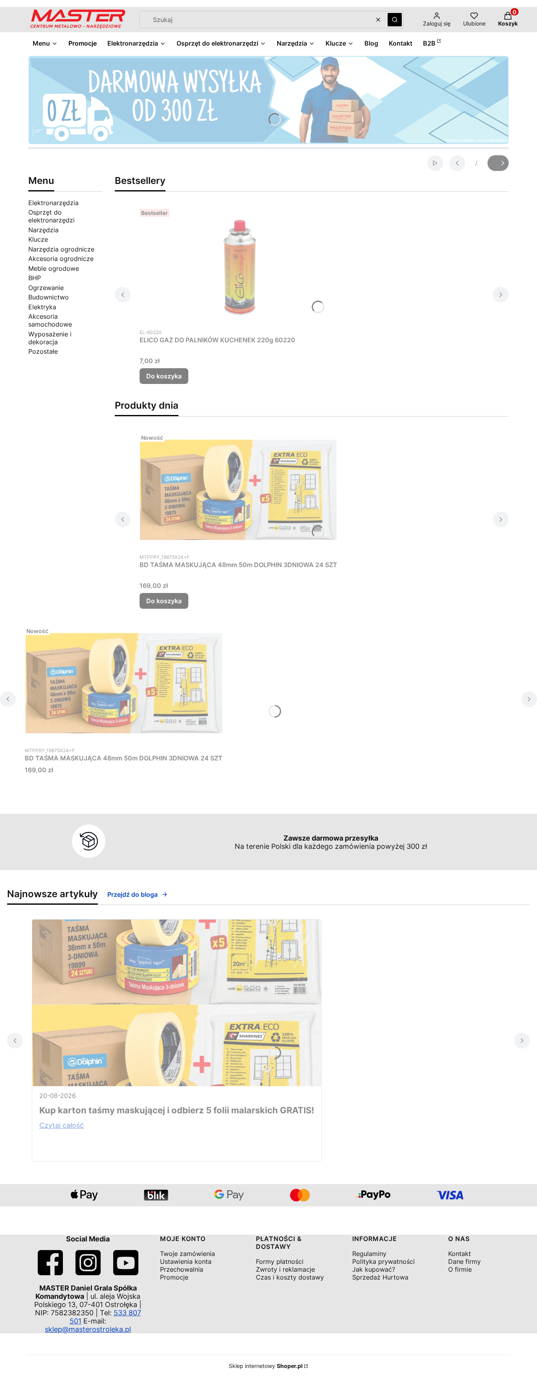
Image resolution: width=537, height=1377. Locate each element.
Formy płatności (279, 1261)
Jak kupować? (373, 1269)
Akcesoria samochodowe (50, 320)
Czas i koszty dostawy (290, 1277)
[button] (395, 19)
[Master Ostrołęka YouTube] (125, 1273)
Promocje (174, 1277)
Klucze (38, 239)
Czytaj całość (61, 1125)
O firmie (460, 1269)
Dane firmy (464, 1261)
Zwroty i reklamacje (285, 1269)
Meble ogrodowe (53, 268)
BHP (34, 278)
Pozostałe (43, 351)
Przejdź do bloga (132, 894)
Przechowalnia (181, 1269)
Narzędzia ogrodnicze (61, 249)
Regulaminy (369, 1254)
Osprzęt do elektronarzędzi (51, 216)
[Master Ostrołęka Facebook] (50, 1273)
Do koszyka (164, 376)
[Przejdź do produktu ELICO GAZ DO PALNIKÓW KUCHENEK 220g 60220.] (238, 265)
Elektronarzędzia (53, 203)
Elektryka (42, 307)
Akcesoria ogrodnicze (61, 259)
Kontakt (459, 1254)
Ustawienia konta (185, 1261)
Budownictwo (48, 297)
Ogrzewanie (46, 288)
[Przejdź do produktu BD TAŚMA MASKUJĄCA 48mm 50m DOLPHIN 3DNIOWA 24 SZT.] (238, 490)
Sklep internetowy (266, 1365)
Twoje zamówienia (187, 1254)
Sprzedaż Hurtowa (380, 1277)
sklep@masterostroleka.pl (88, 1329)
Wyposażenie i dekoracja (50, 338)
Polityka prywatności (383, 1261)
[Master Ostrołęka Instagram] (88, 1273)
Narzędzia (43, 230)
